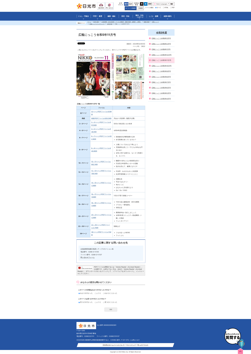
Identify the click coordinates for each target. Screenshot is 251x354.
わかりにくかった (111, 293)
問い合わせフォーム (87, 257)
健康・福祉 (111, 16)
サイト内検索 (131, 8)
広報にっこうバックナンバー (97, 24)
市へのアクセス (142, 345)
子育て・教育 (97, 16)
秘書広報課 (147, 22)
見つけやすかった (86, 302)
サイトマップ (131, 345)
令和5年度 (109, 24)
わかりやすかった (86, 293)
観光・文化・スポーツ (139, 16)
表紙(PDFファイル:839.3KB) (101, 118)
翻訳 (172, 4)
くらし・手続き (83, 16)
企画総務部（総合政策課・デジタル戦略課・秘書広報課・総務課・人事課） (121, 22)
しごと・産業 (153, 16)
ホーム (89, 22)
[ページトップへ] (240, 351)
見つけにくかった (111, 302)
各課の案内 (167, 16)
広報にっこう (155, 22)
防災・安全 (125, 16)
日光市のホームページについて (114, 345)
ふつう (98, 293)
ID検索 (141, 8)
